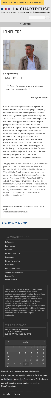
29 (37, 363)
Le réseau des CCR (12, 253)
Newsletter (9, 265)
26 (20, 363)
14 (31, 356)
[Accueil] (25, 10)
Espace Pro (9, 276)
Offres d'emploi (11, 279)
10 (8, 356)
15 (37, 356)
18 (14, 360)
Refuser (17, 394)
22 (37, 360)
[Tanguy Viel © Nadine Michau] (25, 55)
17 (8, 360)
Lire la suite (9, 315)
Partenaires (9, 257)
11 (14, 356)
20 (26, 360)
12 (20, 356)
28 (31, 363)
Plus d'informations (8, 386)
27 (26, 364)
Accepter (6, 394)
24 (8, 363)
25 (14, 363)
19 (20, 360)
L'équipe (8, 249)
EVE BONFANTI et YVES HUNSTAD (18, 334)
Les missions (10, 246)
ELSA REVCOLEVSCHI (13, 331)
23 (43, 360)
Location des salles (12, 268)
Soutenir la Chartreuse (14, 272)
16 (43, 356)
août (25, 342)
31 (8, 366)
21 (31, 360)
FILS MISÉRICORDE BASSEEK (16, 329)
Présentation (10, 242)
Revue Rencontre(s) (13, 261)
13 (26, 356)
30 (43, 363)
